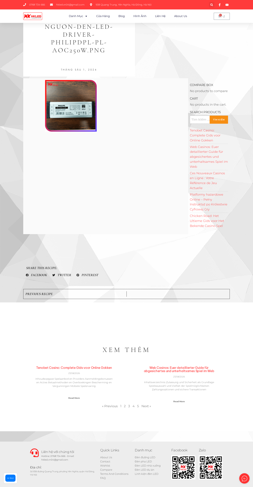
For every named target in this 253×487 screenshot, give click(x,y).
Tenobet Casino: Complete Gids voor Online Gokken (205, 135)
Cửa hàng (103, 16)
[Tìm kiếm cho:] (209, 120)
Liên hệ (160, 16)
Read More (74, 398)
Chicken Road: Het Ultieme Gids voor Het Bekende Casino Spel (207, 221)
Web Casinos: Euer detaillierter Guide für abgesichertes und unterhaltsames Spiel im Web (209, 157)
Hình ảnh (139, 16)
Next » (146, 406)
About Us (180, 16)
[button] (211, 4)
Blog (121, 16)
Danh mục (76, 16)
